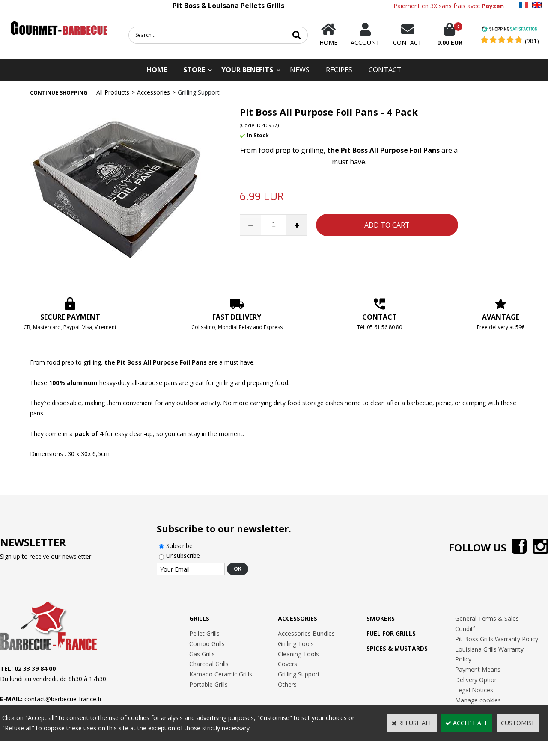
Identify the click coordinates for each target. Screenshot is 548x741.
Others (287, 684)
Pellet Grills (204, 633)
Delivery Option (476, 680)
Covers (287, 664)
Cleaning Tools (298, 654)
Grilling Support (199, 92)
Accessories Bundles (306, 633)
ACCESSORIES (297, 618)
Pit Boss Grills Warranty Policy (496, 639)
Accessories (153, 92)
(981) (532, 41)
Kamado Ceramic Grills (220, 674)
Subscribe (179, 546)
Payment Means (477, 669)
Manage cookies (478, 700)
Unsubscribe (183, 555)
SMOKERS (380, 618)
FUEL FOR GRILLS (391, 633)
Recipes (339, 69)
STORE (194, 69)
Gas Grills (202, 654)
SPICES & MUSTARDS (397, 648)
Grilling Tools (296, 644)
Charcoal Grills (209, 664)
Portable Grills (208, 684)
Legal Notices (474, 690)
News (300, 69)
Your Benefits (247, 69)
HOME (156, 69)
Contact (385, 69)
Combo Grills (207, 644)
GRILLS (199, 618)
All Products (112, 92)
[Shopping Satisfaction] (509, 30)
